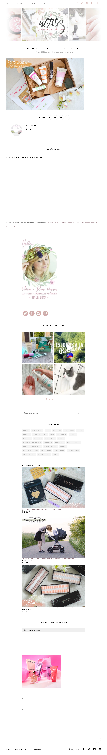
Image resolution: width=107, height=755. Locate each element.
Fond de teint (40, 434)
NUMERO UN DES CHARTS (34, 466)
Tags (55, 454)
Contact (46, 3)
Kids (52, 434)
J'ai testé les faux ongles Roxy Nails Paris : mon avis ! (41, 509)
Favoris (26, 434)
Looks (72, 434)
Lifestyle (61, 434)
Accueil (10, 3)
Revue (63, 446)
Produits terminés (32, 446)
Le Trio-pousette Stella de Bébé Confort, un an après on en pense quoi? (48, 559)
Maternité (50, 438)
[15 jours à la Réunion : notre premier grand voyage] (69, 347)
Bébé (48, 430)
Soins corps (73, 450)
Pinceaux (59, 442)
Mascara (38, 438)
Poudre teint (73, 442)
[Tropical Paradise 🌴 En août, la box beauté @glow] (37, 347)
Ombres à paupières (32, 442)
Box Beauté (37, 430)
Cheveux (57, 430)
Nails (60, 438)
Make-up (27, 438)
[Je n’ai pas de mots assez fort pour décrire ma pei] (69, 379)
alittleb (50, 52)
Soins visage (44, 454)
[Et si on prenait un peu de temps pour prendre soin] (37, 379)
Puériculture (50, 446)
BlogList (34, 3)
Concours (69, 430)
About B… (21, 3)
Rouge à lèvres (30, 450)
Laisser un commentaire (64, 52)
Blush (26, 430)
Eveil (80, 430)
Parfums (48, 442)
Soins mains (28, 454)
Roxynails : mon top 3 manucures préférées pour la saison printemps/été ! (48, 608)
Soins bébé (46, 450)
